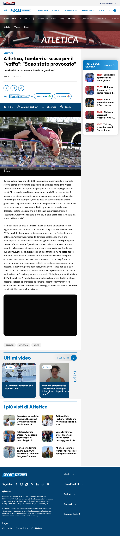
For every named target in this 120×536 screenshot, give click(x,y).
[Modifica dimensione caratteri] (21, 88)
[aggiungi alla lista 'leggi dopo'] (14, 88)
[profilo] (114, 10)
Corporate (7, 528)
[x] (32, 484)
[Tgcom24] (9, 3)
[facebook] (16, 484)
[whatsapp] (26, 484)
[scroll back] (75, 373)
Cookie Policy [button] (37, 528)
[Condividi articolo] (6, 88)
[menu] (5, 10)
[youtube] (47, 484)
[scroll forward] (75, 379)
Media (67, 474)
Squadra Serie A (72, 513)
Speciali (68, 504)
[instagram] (21, 484)
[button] (27, 107)
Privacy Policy (22, 528)
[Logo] (21, 10)
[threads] (42, 484)
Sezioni (67, 494)
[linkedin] (37, 484)
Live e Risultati (71, 484)
